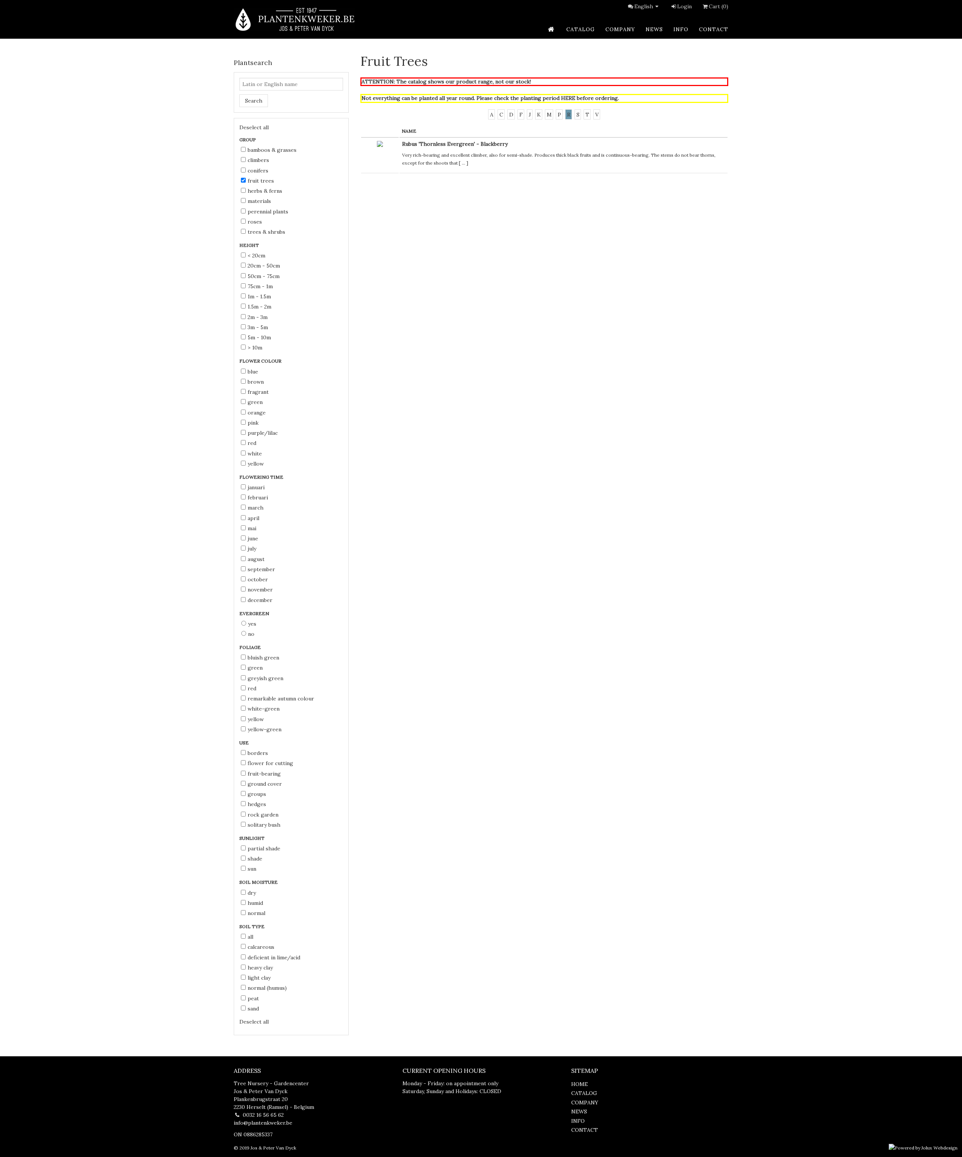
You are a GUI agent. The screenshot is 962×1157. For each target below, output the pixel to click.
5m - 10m (259, 337)
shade (255, 858)
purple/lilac (263, 433)
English (643, 6)
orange (257, 412)
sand (253, 1008)
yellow (256, 463)
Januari (256, 487)
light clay (259, 977)
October (258, 579)
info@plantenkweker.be (263, 1122)
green (255, 402)
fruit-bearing (264, 773)
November (260, 589)
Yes (252, 623)
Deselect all (254, 127)
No (251, 634)
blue (253, 371)
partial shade (264, 848)
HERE (568, 98)
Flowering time (261, 477)
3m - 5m (258, 327)
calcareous (261, 947)
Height (249, 245)
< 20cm (256, 255)
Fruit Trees (261, 180)
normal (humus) (267, 988)
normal (256, 913)
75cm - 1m (260, 286)
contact (713, 29)
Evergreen (254, 613)
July (252, 548)
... (463, 163)
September (261, 569)
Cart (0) (718, 6)
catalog (580, 29)
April (253, 518)
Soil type (252, 926)
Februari (258, 497)
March (255, 507)
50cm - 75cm (264, 276)
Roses (255, 221)
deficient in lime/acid (274, 957)
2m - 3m (258, 317)
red (252, 443)
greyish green (265, 678)
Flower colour (261, 361)
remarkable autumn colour (281, 698)
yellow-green (264, 729)
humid (255, 903)
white (255, 453)
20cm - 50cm (264, 265)
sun (252, 868)
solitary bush (264, 824)
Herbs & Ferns (265, 191)
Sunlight (252, 838)
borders (258, 753)
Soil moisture (259, 882)
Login (684, 6)
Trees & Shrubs (266, 231)
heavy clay (260, 967)
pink (253, 422)
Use (244, 743)
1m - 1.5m (259, 296)
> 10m (255, 347)
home (579, 1084)
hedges (257, 804)
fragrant (258, 392)
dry (252, 892)
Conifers (258, 170)
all (250, 936)
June (253, 538)
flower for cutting (270, 763)
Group (248, 139)
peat (253, 998)
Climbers (258, 160)
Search (253, 100)
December (260, 600)
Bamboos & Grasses (272, 150)
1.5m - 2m (259, 306)
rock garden (263, 814)
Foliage (250, 647)
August (256, 559)
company (620, 29)
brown (256, 381)
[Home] (294, 19)
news (654, 29)
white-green (264, 708)
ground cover (265, 783)
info (680, 29)
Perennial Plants (268, 211)
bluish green (263, 657)
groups (257, 794)
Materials (259, 201)
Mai (252, 528)
